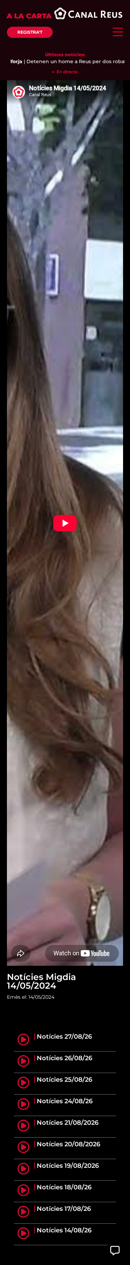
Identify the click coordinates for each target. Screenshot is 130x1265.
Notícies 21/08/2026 (67, 1122)
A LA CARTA (29, 16)
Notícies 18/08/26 (64, 1187)
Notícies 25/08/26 (64, 1079)
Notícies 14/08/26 (64, 1230)
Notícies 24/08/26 (65, 1101)
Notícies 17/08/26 (64, 1209)
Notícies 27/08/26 (64, 1036)
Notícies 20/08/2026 (68, 1144)
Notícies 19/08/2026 (68, 1166)
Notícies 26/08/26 (64, 1058)
